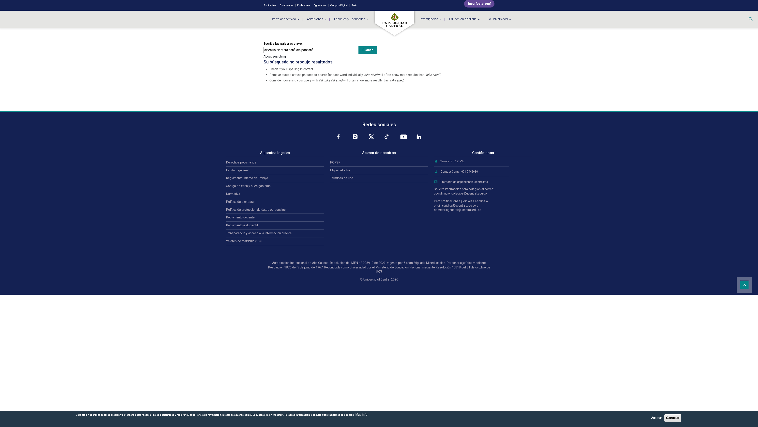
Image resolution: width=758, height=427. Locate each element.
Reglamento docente (240, 217)
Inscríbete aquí (479, 4)
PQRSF (335, 162)
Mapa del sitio (340, 170)
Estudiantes (286, 5)
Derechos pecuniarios (241, 162)
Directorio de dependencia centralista (464, 182)
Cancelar (672, 417)
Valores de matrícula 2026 (244, 241)
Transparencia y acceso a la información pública (259, 233)
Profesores (303, 5)
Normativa (233, 194)
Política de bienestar (240, 202)
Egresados (320, 5)
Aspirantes (270, 5)
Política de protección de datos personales (256, 210)
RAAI (354, 5)
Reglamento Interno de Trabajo (247, 178)
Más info (361, 415)
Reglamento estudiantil (242, 225)
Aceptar (656, 418)
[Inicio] (394, 23)
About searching (275, 56)
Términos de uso (341, 178)
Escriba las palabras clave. (283, 43)
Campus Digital (339, 5)
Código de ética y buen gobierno (248, 186)
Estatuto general (237, 170)
